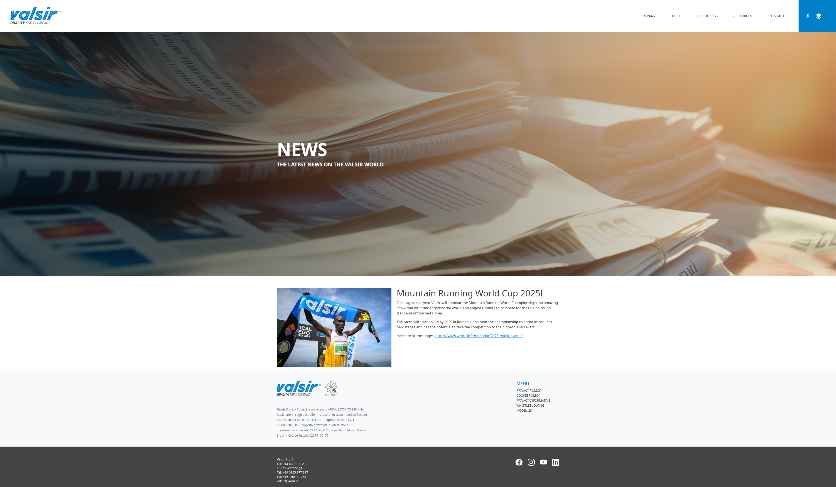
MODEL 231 (525, 410)
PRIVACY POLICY (528, 390)
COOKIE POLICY (528, 395)
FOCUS (677, 16)
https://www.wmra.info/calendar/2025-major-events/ (479, 335)
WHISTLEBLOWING (530, 405)
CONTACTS (777, 16)
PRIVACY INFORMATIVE (533, 400)
